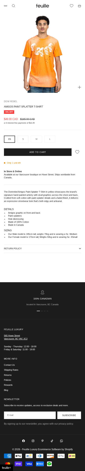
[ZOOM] (79, 87)
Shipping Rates (11, 370)
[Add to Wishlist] (77, 152)
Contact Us (9, 365)
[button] (6, 467)
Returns (8, 375)
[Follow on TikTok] (52, 440)
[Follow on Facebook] (23, 440)
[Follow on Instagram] (33, 440)
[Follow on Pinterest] (42, 440)
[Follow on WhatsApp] (61, 440)
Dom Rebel (10, 101)
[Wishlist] (71, 5)
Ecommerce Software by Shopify (55, 449)
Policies (7, 380)
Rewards (8, 385)
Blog (6, 390)
